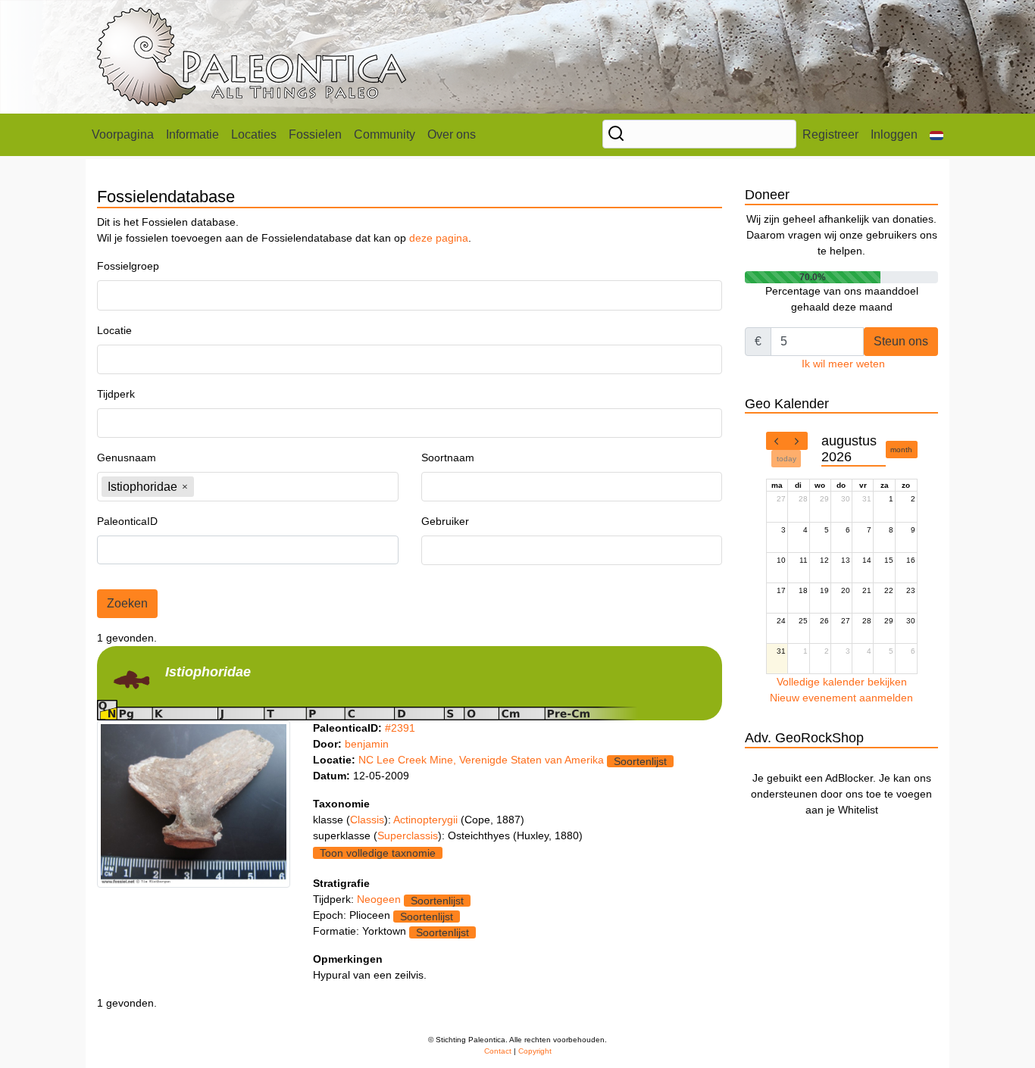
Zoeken (127, 603)
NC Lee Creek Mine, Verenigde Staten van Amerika (481, 760)
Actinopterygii (427, 819)
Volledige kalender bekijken (842, 682)
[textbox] (143, 295)
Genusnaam (126, 457)
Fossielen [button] (315, 134)
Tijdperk (116, 394)
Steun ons (901, 341)
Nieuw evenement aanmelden (841, 698)
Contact (497, 1051)
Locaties (254, 134)
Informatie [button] (192, 134)
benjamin (367, 744)
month (901, 449)
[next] (797, 441)
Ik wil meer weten (843, 364)
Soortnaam (447, 457)
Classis (367, 819)
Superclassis (407, 835)
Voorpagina (123, 134)
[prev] (776, 441)
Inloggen (894, 134)
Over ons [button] (451, 134)
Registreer (830, 134)
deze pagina (438, 238)
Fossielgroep (128, 266)
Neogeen (379, 899)
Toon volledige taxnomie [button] (378, 853)
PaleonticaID (127, 521)
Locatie (114, 330)
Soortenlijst (640, 761)
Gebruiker (445, 521)
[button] (936, 135)
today (786, 458)
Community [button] (384, 134)
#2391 (400, 728)
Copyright (535, 1051)
